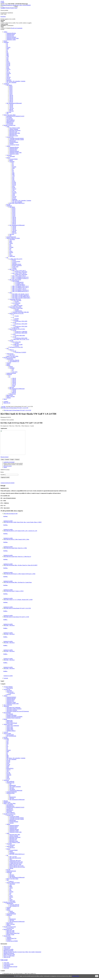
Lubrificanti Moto (10, 793)
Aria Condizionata (7, 704)
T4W (7, 70)
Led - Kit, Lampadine (11, 82)
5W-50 (10, 94)
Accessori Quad (10, 928)
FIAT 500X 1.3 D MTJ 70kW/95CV (20, 295)
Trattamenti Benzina (11, 698)
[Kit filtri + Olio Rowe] (9, 625)
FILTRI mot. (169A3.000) (21, 323)
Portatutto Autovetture (11, 715)
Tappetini (11, 143)
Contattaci (5, 401)
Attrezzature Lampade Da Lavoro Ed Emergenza (17, 711)
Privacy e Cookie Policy (9, 955)
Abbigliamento (9, 358)
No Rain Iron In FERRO (12, 941)
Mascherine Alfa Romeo (14, 130)
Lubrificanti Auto (10, 782)
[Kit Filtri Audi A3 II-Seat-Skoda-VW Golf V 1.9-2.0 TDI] (14, 407)
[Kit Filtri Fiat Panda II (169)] (10, 513)
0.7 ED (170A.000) (16, 300)
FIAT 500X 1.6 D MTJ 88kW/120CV (21, 296)
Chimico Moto (9, 728)
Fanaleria (14, 262)
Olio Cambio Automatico (15, 786)
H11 (7, 52)
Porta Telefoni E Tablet (14, 127)
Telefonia (8, 397)
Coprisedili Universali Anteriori (16, 138)
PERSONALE (9, 122)
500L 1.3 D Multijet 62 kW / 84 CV (20, 287)
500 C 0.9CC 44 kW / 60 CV (19, 275)
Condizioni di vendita (8, 949)
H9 (7, 51)
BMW (10, 242)
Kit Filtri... (5, 516)
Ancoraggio (9, 690)
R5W (7, 66)
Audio (7, 126)
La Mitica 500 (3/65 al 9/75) (15, 259)
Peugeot (11, 252)
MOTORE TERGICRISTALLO (16, 203)
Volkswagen (12, 256)
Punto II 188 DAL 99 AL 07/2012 (17, 329)
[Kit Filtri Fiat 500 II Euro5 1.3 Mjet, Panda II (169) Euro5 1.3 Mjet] (19, 573)
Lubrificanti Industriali (11, 791)
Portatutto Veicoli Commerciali (13, 717)
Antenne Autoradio (13, 129)
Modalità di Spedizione (8, 953)
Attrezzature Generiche (11, 710)
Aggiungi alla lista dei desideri (7, 482)
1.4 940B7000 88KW (20, 284)
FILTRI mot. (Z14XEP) (20, 352)
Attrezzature (6, 706)
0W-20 (10, 86)
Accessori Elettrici (13, 159)
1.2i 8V (14, 334)
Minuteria (5, 800)
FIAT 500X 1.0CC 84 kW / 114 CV (20, 294)
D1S (7, 57)
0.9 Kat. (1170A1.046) (17, 308)
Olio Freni (8, 112)
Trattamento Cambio (11, 39)
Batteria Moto (9, 721)
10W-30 (14, 378)
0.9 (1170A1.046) (16, 303)
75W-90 (11, 107)
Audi (10, 240)
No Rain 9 (8, 939)
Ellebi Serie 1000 (10, 930)
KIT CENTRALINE (11, 736)
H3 (7, 44)
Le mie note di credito (8, 964)
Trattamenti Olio (10, 35)
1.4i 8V (14, 325)
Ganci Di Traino (7, 733)
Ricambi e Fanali (10, 934)
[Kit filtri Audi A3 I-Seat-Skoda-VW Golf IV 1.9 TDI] (16, 616)
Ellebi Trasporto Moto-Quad (12, 933)
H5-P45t (8, 47)
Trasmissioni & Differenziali (15, 790)
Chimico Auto (9, 726)
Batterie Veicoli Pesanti (11, 723)
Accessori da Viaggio (14, 144)
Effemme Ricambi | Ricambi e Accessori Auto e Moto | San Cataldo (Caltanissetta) (22, 951)
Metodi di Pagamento (8, 950)
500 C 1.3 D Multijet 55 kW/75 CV (20, 277)
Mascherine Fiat (13, 134)
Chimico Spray (9, 729)
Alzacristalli (12, 156)
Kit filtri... (5, 611)
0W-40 (10, 89)
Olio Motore (9, 85)
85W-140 (11, 111)
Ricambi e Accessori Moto (9, 357)
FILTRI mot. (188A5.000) (21, 332)
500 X (10, 292)
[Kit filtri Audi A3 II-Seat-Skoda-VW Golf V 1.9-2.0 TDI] (17, 608)
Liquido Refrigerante (11, 236)
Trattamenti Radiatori (11, 37)
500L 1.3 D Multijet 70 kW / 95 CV (20, 286)
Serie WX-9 (12, 355)
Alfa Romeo (12, 239)
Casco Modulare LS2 (14, 361)
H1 (7, 43)
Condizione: (3, 419)
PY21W (8, 65)
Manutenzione (12, 140)
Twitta (2, 459)
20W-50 (11, 100)
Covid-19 (5, 732)
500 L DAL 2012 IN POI (15, 279)
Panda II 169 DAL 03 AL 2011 (16, 313)
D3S (7, 60)
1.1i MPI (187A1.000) (17, 344)
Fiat (10, 244)
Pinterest (17, 459)
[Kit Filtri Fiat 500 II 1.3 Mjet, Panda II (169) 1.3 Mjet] (16, 539)
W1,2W (8, 72)
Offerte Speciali (7, 946)
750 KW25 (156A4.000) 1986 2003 (20, 312)
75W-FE (11, 104)
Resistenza (8, 79)
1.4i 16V (14, 322)
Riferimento (3, 417)
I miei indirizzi (6, 965)
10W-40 (11, 95)
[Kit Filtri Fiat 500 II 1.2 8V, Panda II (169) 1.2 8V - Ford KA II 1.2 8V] (20, 530)
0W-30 (10, 87)
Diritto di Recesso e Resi (9, 954)
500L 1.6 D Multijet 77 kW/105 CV (20, 290)
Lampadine (6, 42)
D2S (7, 59)
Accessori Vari (6, 689)
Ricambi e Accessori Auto (9, 125)
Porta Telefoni (9, 688)
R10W (7, 68)
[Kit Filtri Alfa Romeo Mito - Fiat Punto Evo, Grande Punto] (17, 582)
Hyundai (11, 247)
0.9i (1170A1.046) (16, 342)
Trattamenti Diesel (10, 34)
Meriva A (11, 349)
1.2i (13, 317)
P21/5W (8, 64)
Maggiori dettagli (4, 457)
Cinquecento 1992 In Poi (15, 299)
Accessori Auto (9, 137)
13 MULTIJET (15, 327)
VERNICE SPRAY (11, 730)
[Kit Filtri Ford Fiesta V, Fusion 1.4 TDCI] (13, 591)
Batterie (5, 41)
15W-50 (11, 99)
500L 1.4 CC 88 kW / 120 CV (19, 288)
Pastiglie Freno (18, 310)
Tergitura (14, 268)
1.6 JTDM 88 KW (19, 282)
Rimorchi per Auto (7, 929)
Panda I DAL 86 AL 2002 (15, 307)
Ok (96, 976)
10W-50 (11, 96)
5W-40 (10, 92)
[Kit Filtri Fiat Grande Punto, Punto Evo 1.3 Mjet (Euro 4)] (17, 556)
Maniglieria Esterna (16, 264)
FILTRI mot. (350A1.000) (21, 321)
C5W (7, 56)
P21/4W (8, 63)
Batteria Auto (9, 720)
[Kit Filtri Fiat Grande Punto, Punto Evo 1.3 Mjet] (15, 548)
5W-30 (10, 91)
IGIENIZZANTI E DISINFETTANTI (15, 116)
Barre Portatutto (7, 712)
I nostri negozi (6, 948)
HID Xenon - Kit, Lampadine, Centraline (15, 81)
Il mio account (4, 959)
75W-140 (11, 108)
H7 (7, 50)
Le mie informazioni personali (10, 966)
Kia (10, 249)
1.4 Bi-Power (15, 319)
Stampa (5, 467)
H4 (7, 46)
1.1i (13, 314)
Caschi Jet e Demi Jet (14, 360)
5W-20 (10, 90)
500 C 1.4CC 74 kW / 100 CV (19, 273)
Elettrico (8, 157)
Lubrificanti (6, 83)
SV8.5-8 (8, 69)
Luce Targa (14, 371)
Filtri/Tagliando (15, 281)
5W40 (13, 386)
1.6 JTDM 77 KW (19, 283)
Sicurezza (8, 694)
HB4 (7, 55)
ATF (7, 113)
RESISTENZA (9, 768)
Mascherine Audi (13, 131)
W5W (7, 76)
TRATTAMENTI (10, 120)
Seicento (11, 340)
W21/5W (8, 77)
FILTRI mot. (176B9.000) (21, 331)
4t (9, 377)
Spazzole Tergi (6, 935)
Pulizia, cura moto (10, 396)
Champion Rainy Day (11, 938)
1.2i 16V (14, 330)
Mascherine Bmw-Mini (14, 133)
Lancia (10, 251)
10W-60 (11, 98)
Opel (7, 348)
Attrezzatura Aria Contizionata (13, 707)
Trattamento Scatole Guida (12, 38)
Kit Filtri (8, 204)
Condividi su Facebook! (8, 462)
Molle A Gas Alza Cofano (12, 356)
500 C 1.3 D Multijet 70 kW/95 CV (20, 278)
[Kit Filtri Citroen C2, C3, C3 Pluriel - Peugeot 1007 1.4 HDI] (17, 599)
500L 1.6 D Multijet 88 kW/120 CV (20, 291)
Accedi (2, 1)
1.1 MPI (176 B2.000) (17, 305)
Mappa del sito (6, 402)
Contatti (2, 2)
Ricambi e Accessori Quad (9, 926)
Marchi (5, 399)
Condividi (7, 459)
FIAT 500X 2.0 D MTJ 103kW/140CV (21, 297)
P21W (7, 61)
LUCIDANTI (9, 118)
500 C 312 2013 (13, 269)
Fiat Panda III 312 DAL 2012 (16, 347)
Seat (10, 253)
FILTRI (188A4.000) (20, 335)
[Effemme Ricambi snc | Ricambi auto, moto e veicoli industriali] (16, 5)
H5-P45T (8, 750)
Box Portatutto (9, 714)
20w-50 (14, 384)
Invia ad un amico (7, 466)
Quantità (2, 474)
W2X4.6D (8, 775)
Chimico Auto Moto (8, 724)
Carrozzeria (9, 155)
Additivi (5, 31)
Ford (10, 246)
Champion (8, 937)
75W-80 (11, 105)
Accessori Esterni (16, 261)
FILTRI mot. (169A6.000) (21, 274)
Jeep (10, 248)
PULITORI (9, 117)
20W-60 (11, 102)
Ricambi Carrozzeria (17, 265)
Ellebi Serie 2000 (10, 932)
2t (9, 375)
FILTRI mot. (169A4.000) (21, 271)
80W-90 (11, 109)
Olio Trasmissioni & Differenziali (14, 103)
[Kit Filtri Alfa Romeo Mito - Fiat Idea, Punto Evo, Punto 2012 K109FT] (20, 565)
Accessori (8, 362)
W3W (7, 74)
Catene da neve (9, 353)
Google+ (12, 459)
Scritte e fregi (15, 266)
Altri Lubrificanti (10, 781)
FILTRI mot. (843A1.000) (21, 338)
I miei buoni (6, 967)
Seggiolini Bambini (13, 142)
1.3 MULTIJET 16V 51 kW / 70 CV (20, 339)
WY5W (8, 78)
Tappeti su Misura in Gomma (13, 238)
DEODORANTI (10, 121)
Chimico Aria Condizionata (12, 725)
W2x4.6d (8, 73)
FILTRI (14, 260)
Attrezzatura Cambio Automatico (13, 708)
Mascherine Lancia (13, 135)
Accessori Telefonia (8, 686)
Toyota (10, 255)
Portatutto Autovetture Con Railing (14, 716)
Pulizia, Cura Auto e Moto (9, 114)
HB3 (7, 53)
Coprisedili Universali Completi (16, 139)
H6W (7, 48)
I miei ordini (6, 962)
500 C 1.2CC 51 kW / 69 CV (19, 270)
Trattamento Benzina (11, 33)
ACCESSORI (9, 124)
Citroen (11, 243)
